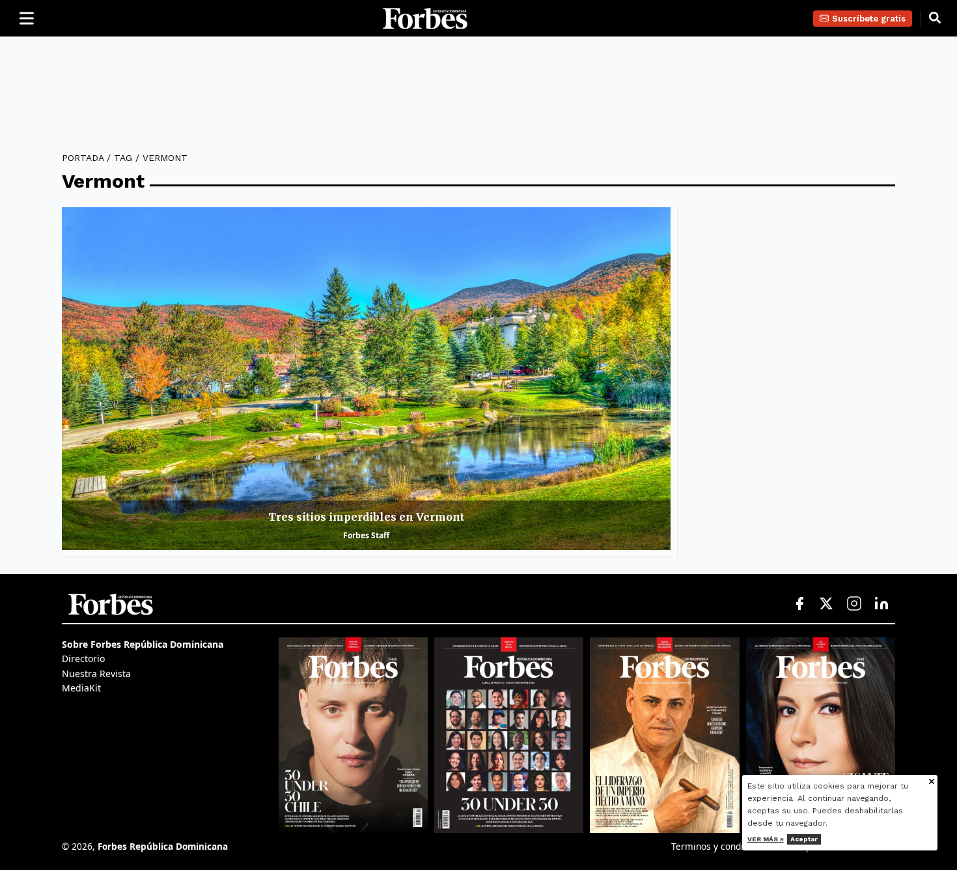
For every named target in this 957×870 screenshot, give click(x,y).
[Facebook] (799, 604)
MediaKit (81, 688)
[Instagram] (854, 604)
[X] (827, 604)
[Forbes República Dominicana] (425, 18)
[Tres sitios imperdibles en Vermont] (366, 378)
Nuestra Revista (96, 673)
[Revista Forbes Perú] (820, 735)
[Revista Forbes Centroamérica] (664, 735)
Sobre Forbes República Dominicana (142, 644)
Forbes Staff (366, 535)
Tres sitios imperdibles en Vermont (366, 516)
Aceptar (804, 839)
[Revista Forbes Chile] (353, 735)
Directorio (83, 658)
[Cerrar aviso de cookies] (931, 782)
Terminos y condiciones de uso (736, 846)
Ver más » (765, 839)
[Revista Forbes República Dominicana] (508, 735)
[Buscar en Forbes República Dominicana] (935, 18)
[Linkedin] (881, 604)
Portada (83, 157)
